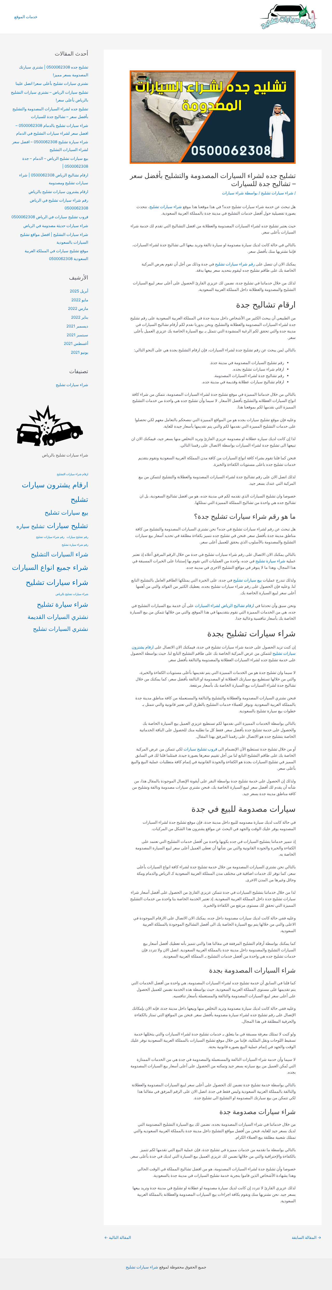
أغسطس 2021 (76, 343)
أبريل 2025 (79, 291)
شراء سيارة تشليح (270, 560)
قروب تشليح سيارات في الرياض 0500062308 (49, 216)
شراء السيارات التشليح (59, 554)
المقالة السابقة (306, 1237)
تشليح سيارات (67, 525)
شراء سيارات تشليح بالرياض (72, 594)
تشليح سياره (30, 526)
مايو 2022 (79, 299)
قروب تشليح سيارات (200, 749)
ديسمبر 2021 (77, 326)
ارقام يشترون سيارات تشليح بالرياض (58, 191)
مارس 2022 (78, 308)
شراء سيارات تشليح (277, 192)
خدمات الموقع (25, 16)
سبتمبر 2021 (77, 334)
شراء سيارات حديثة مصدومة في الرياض (55, 225)
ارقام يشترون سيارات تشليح (55, 492)
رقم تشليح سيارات (77, 537)
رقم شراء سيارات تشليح (235, 264)
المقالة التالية (117, 1237)
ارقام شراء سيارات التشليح (72, 474)
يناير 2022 (79, 317)
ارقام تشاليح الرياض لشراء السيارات (224, 605)
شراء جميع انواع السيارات (50, 567)
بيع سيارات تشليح (247, 580)
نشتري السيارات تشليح (60, 628)
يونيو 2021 (79, 352)
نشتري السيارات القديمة (57, 616)
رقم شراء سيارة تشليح (75, 545)
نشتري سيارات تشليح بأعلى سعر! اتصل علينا (52, 83)
